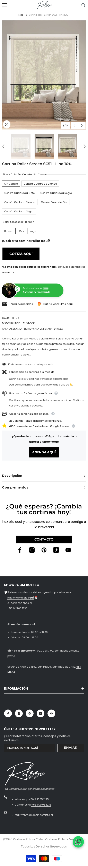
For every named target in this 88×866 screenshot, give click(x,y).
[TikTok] (56, 550)
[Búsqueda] (83, 5)
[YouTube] (68, 550)
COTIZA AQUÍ (21, 254)
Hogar (21, 14)
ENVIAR (71, 748)
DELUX (15, 318)
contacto (44, 539)
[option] (44, 75)
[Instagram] (31, 550)
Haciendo (20, 597)
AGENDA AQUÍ (44, 452)
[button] (74, 125)
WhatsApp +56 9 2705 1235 (32, 799)
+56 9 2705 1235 (17, 608)
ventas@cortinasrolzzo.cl (37, 815)
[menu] (4, 5)
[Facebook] (19, 550)
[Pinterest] (44, 550)
